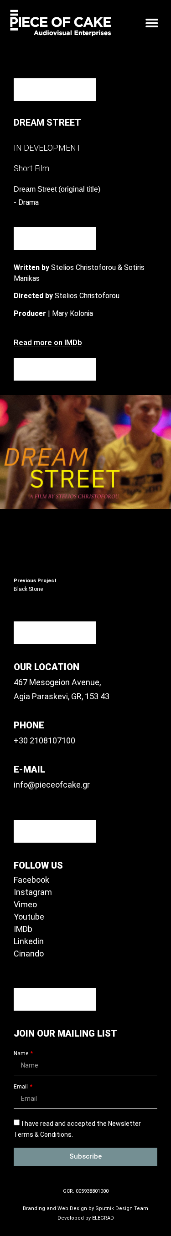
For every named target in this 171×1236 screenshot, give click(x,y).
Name (22, 1054)
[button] (151, 23)
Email (21, 1087)
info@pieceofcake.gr (52, 784)
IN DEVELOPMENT (47, 148)
